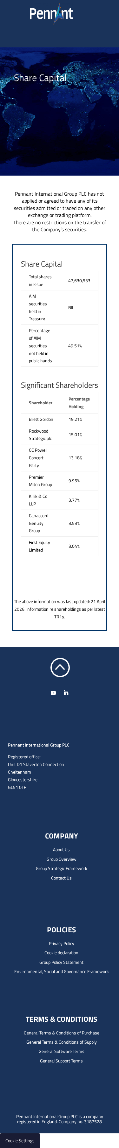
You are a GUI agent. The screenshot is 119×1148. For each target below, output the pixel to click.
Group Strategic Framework (61, 868)
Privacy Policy (61, 943)
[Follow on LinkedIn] (66, 693)
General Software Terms (61, 1051)
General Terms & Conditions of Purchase (61, 1032)
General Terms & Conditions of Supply (61, 1042)
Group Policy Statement (61, 962)
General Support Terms (61, 1060)
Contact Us (61, 877)
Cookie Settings (20, 1140)
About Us (61, 849)
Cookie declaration (61, 952)
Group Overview (61, 859)
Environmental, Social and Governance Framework (61, 971)
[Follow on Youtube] (53, 693)
